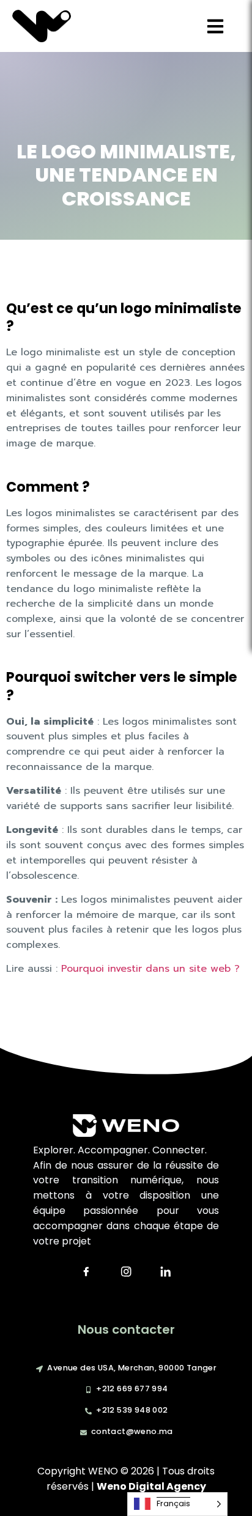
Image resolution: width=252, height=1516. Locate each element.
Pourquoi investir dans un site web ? (148, 968)
